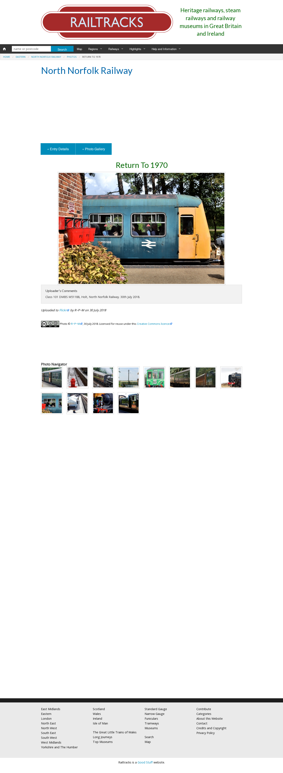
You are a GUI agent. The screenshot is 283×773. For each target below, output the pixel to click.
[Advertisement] (141, 110)
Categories (203, 714)
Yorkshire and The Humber (59, 747)
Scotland (99, 709)
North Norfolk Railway (46, 56)
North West (49, 728)
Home (6, 56)
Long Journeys (102, 737)
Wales (97, 714)
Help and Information (164, 49)
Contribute (203, 709)
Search (149, 737)
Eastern (20, 56)
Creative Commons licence (153, 324)
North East (48, 723)
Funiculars (151, 718)
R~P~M (75, 324)
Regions (93, 49)
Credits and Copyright (211, 728)
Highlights (135, 49)
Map (79, 49)
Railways (113, 49)
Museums (151, 728)
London (46, 718)
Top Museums (103, 742)
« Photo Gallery (93, 149)
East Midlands (50, 709)
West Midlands (51, 742)
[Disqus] (141, 640)
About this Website (209, 718)
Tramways (152, 723)
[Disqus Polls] (141, 536)
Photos (71, 56)
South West (49, 738)
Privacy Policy (205, 733)
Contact (201, 723)
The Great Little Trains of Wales (115, 732)
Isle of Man (100, 723)
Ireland (97, 718)
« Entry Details (58, 149)
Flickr (63, 310)
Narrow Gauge (154, 714)
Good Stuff (145, 762)
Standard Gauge (156, 709)
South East (48, 733)
